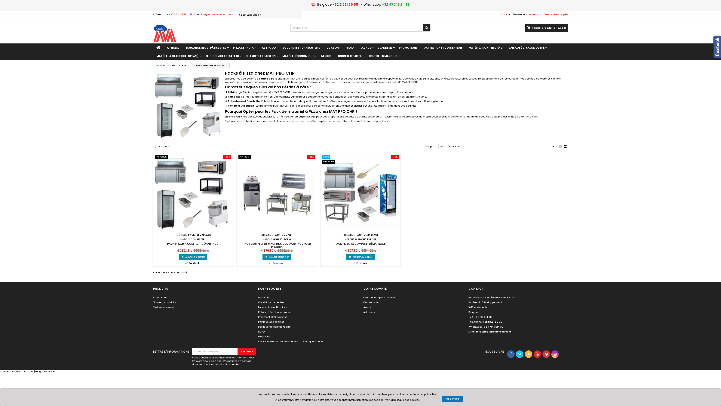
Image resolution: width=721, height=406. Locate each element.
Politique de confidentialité (274, 327)
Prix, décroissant (497, 147)
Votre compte (375, 288)
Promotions (160, 297)
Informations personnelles (379, 297)
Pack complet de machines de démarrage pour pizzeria (277, 245)
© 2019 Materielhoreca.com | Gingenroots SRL (27, 371)
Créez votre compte (555, 14)
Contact (476, 288)
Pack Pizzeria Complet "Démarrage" (361, 244)
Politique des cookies (271, 322)
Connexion (532, 14)
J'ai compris (452, 398)
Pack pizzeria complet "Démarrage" (193, 244)
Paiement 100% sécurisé (272, 317)
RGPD (261, 331)
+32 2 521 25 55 (177, 14)
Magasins (264, 336)
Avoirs (367, 307)
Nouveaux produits (164, 302)
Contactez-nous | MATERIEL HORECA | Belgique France (290, 341)
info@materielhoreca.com (217, 14)
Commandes (371, 302)
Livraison (263, 297)
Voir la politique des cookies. (402, 400)
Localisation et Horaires (272, 307)
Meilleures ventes (163, 307)
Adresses (369, 312)
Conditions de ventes (271, 302)
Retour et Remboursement (274, 312)
